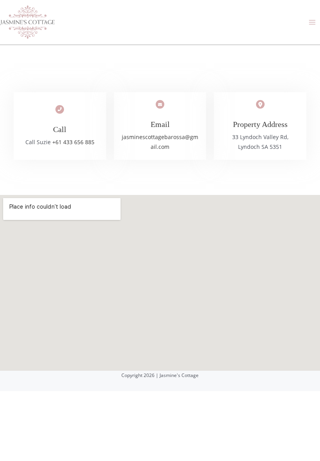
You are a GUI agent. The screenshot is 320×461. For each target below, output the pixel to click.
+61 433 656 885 (73, 142)
